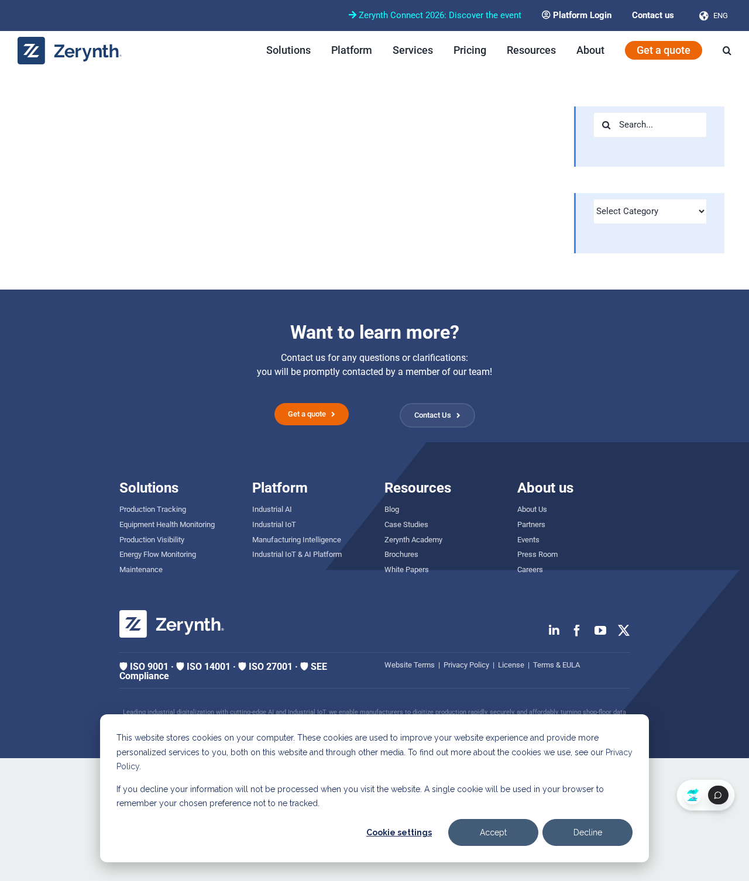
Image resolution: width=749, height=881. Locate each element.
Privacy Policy (466, 664)
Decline (587, 832)
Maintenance (141, 569)
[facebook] (577, 630)
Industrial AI (272, 509)
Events (528, 539)
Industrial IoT (274, 524)
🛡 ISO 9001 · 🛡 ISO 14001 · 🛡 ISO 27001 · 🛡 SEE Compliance (223, 671)
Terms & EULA (556, 664)
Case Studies (406, 524)
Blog (391, 509)
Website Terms (409, 664)
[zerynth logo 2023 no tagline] (70, 41)
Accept (493, 832)
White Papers (406, 569)
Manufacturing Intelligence (296, 539)
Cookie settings (399, 832)
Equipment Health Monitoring (167, 524)
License (511, 664)
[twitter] (624, 630)
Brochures (401, 554)
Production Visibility (151, 539)
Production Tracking (152, 509)
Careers (530, 569)
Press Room (537, 554)
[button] (727, 50)
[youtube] (600, 630)
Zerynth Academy (413, 539)
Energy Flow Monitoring (157, 554)
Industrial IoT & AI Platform (297, 554)
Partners (531, 524)
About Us (532, 509)
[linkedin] (554, 630)
